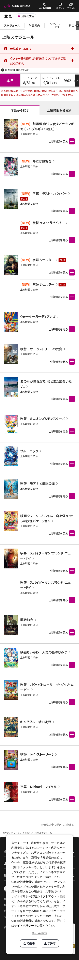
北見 (27, 832)
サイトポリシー (24, 925)
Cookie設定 (39, 933)
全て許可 (50, 943)
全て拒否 (29, 943)
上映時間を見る (58, 211)
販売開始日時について (17, 70)
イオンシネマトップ (11, 832)
